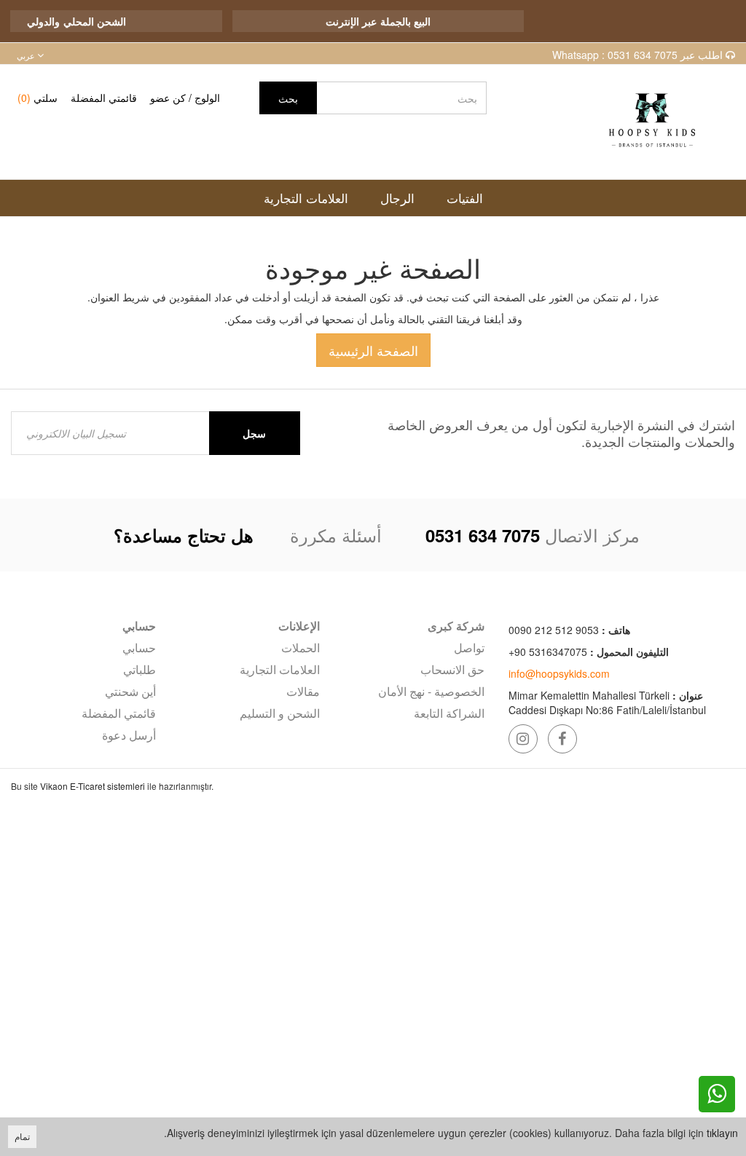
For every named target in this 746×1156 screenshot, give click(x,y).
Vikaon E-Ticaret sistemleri (92, 786)
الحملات (300, 647)
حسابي (139, 647)
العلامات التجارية (280, 669)
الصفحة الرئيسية (373, 350)
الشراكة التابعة (449, 713)
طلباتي (139, 669)
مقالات (303, 691)
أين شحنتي (130, 691)
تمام (22, 1136)
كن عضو (168, 97)
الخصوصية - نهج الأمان (431, 691)
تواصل (469, 647)
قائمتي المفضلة (104, 97)
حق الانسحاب (452, 669)
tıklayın (722, 1132)
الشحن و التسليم (280, 713)
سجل (254, 433)
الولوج (207, 97)
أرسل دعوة (129, 735)
